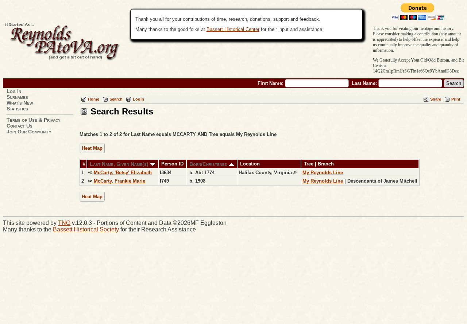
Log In (14, 91)
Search (116, 99)
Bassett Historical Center (233, 29)
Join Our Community (29, 131)
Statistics (17, 109)
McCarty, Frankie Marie (119, 181)
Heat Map (92, 148)
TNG (64, 223)
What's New (20, 103)
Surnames (17, 97)
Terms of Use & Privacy (34, 120)
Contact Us (19, 126)
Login (138, 99)
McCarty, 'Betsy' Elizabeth (123, 172)
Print (455, 99)
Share (435, 99)
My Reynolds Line (322, 172)
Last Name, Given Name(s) (120, 164)
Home (93, 99)
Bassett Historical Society (86, 229)
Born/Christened (209, 164)
